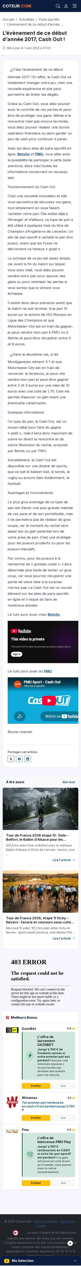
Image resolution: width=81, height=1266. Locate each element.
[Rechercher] (58, 6)
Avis (63, 1085)
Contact (40, 1225)
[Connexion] (66, 6)
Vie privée (67, 1221)
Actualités (26, 19)
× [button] (70, 1243)
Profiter (36, 1085)
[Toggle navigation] (75, 6)
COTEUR (16, 6)
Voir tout (68, 782)
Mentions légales (45, 1221)
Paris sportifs (49, 19)
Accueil (8, 19)
